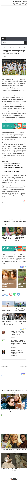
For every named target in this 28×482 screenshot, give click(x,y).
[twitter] (6, 294)
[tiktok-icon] (26, 4)
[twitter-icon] (17, 4)
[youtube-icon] (23, 4)
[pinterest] (10, 294)
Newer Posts (4, 366)
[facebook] (3, 294)
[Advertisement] (14, 20)
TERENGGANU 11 (15, 478)
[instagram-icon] (20, 4)
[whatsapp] (14, 294)
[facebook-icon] (14, 4)
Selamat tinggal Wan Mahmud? (11, 171)
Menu (3, 38)
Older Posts (23, 366)
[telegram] (18, 294)
